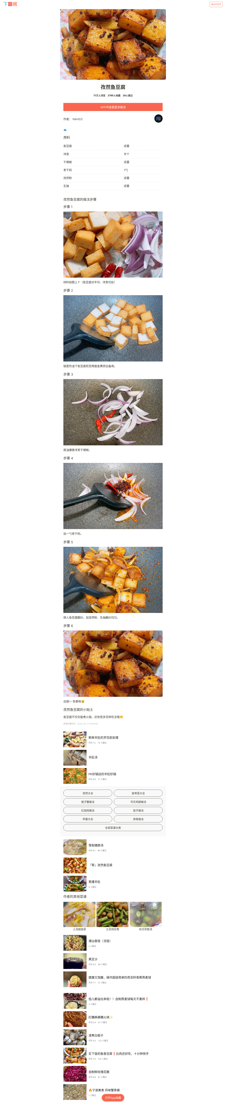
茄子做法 (138, 810)
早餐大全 (88, 819)
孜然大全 (88, 793)
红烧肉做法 (87, 810)
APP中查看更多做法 (113, 107)
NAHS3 (78, 119)
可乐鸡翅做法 (138, 802)
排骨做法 (138, 819)
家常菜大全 (138, 793)
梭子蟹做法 (87, 802)
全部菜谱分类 (113, 827)
